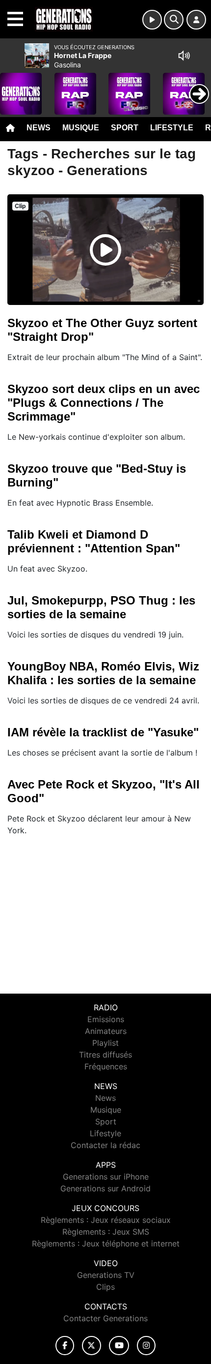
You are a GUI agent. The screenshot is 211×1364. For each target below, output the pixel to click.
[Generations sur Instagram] (146, 1345)
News (38, 127)
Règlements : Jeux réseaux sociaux (106, 1220)
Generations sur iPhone (106, 1177)
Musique (80, 127)
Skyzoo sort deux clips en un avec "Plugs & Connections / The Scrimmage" (103, 402)
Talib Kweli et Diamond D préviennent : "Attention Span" (93, 541)
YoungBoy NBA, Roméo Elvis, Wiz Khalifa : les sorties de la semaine (103, 673)
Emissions (105, 1019)
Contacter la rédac (105, 1145)
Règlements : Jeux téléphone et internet (106, 1243)
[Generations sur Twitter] (91, 1345)
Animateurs (106, 1031)
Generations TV (105, 1275)
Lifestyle (171, 127)
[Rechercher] (174, 20)
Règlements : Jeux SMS (105, 1232)
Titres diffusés (105, 1055)
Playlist (105, 1043)
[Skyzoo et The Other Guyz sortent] (105, 250)
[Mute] (184, 55)
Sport (124, 127)
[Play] (13, 86)
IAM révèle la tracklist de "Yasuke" (103, 732)
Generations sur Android (105, 1188)
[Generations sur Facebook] (64, 1345)
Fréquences (105, 1066)
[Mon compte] (196, 20)
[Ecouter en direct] (152, 20)
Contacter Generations (105, 1318)
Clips (105, 1287)
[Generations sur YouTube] (119, 1345)
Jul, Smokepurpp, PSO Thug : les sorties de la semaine (101, 607)
